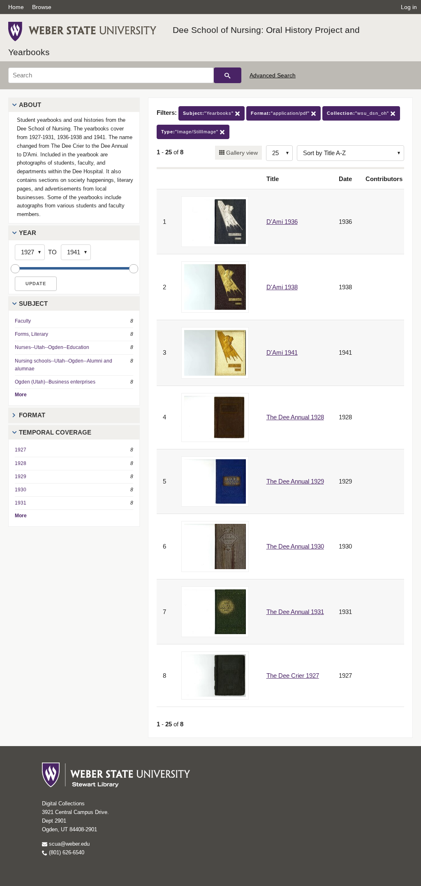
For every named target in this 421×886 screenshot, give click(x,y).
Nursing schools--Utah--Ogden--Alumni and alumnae (63, 365)
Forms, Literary (31, 334)
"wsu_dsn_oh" (359, 113)
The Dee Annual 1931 (295, 611)
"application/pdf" (281, 113)
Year (27, 232)
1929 (20, 476)
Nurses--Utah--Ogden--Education (52, 347)
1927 (20, 450)
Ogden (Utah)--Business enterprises (55, 382)
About (30, 104)
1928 (20, 463)
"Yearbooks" (209, 113)
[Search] (227, 75)
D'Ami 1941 (282, 352)
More (21, 395)
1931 (20, 503)
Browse (41, 7)
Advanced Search (273, 75)
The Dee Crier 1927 (292, 675)
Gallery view (241, 152)
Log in (409, 7)
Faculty (23, 321)
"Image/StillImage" (190, 131)
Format (32, 415)
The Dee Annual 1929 (295, 481)
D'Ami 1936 (282, 221)
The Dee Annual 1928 (295, 417)
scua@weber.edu (68, 844)
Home (16, 7)
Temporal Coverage (55, 432)
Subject (33, 303)
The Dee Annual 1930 (295, 546)
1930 (20, 490)
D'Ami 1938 (282, 287)
